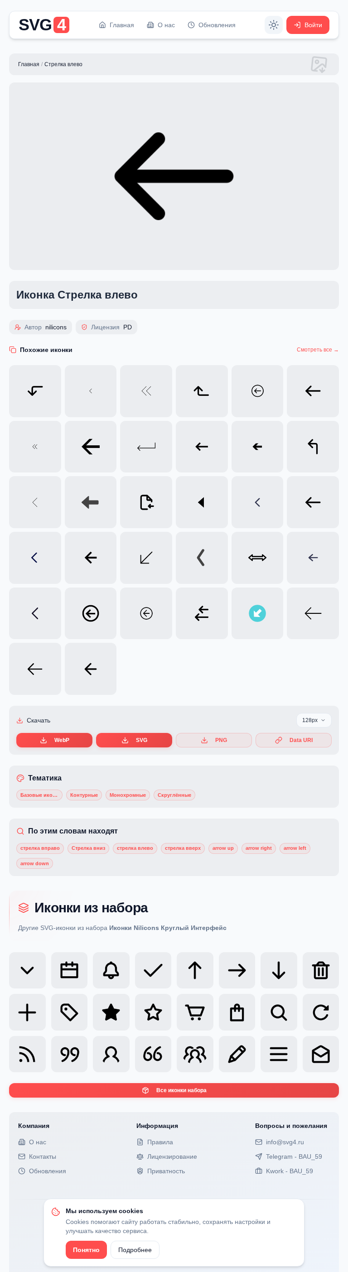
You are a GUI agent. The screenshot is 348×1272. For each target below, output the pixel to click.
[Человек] (111, 1054)
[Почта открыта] (321, 1054)
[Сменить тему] (274, 25)
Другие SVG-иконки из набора (122, 927)
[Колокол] (111, 970)
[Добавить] (27, 1012)
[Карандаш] (237, 1054)
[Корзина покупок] (195, 1012)
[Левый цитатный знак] (153, 1054)
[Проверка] (153, 970)
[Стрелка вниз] (279, 970)
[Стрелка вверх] (195, 970)
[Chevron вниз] (27, 970)
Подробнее (135, 1249)
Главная (28, 64)
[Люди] (195, 1054)
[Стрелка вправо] (237, 970)
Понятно (86, 1249)
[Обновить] (321, 1012)
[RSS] (27, 1054)
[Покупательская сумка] (237, 1012)
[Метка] (69, 1012)
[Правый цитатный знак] (69, 1054)
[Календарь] (69, 970)
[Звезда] (153, 1012)
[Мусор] (321, 970)
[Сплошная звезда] (111, 1012)
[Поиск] (279, 1012)
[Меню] (279, 1054)
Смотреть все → (318, 350)
